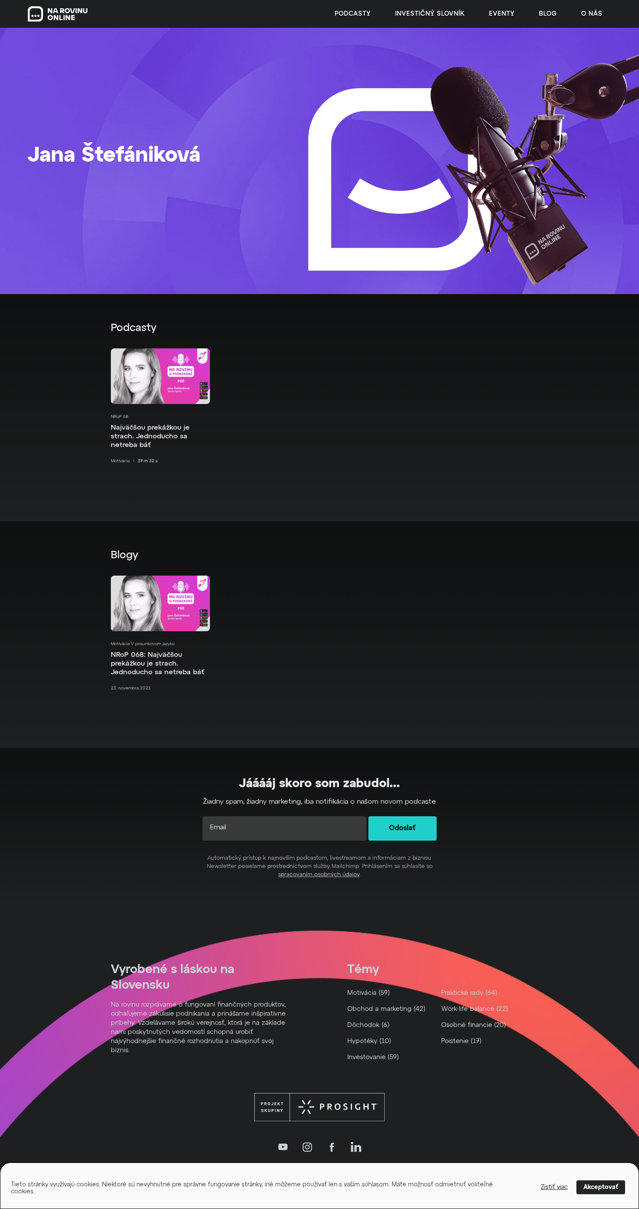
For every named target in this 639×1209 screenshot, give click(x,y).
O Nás (591, 14)
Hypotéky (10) (369, 1041)
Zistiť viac (554, 1187)
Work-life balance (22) (474, 1009)
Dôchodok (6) (368, 1025)
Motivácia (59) (368, 993)
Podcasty (353, 14)
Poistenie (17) (461, 1041)
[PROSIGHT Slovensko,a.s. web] (319, 1107)
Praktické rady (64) (469, 993)
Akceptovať (600, 1187)
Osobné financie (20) (473, 1025)
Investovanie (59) (373, 1057)
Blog (548, 14)
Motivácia (120, 461)
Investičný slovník (430, 14)
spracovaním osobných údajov (318, 875)
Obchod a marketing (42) (386, 1009)
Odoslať (402, 828)
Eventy (502, 14)
